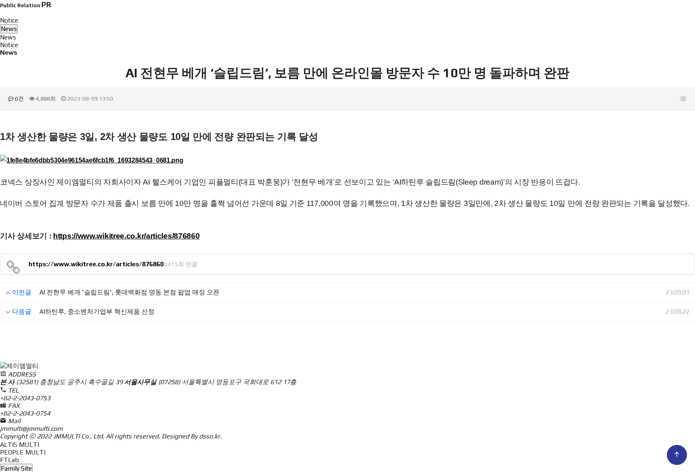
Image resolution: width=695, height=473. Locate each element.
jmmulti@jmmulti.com (31, 428)
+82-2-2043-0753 (25, 398)
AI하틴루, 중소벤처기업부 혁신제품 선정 (96, 311)
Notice (9, 45)
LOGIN (571, 19)
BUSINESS (348, 20)
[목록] (683, 99)
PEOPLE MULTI (22, 452)
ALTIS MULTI (19, 444)
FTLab (9, 460)
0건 (19, 98)
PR (460, 20)
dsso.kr (209, 436)
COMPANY (291, 20)
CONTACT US (539, 19)
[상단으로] (677, 455)
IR (404, 20)
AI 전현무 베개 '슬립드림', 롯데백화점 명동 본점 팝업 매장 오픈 (129, 292)
